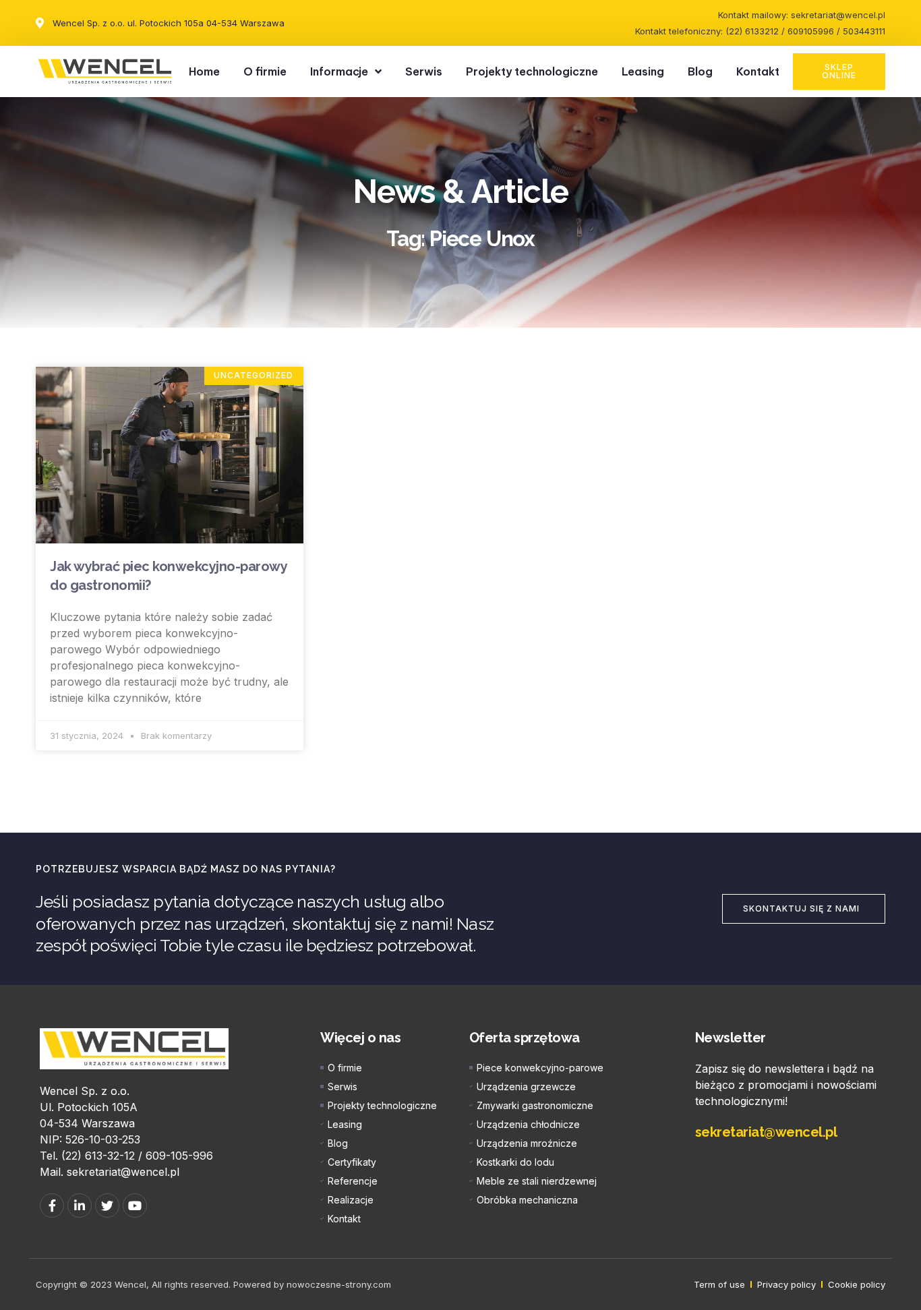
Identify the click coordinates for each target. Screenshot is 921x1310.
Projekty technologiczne (532, 71)
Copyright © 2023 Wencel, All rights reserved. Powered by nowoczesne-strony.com (213, 1284)
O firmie (265, 71)
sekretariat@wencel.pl (766, 1132)
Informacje (339, 71)
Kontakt (757, 71)
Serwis (423, 71)
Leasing (643, 71)
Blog (700, 71)
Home (204, 71)
